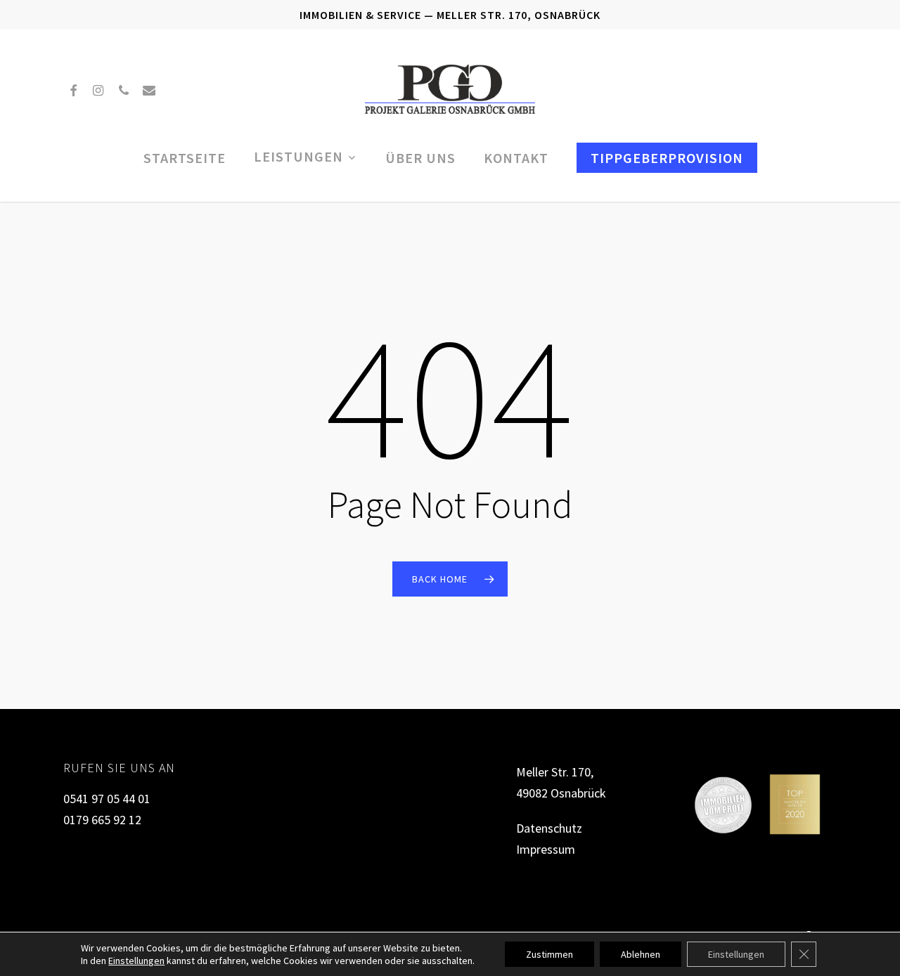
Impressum (545, 849)
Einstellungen (136, 960)
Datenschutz (549, 828)
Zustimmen (549, 954)
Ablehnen (640, 954)
